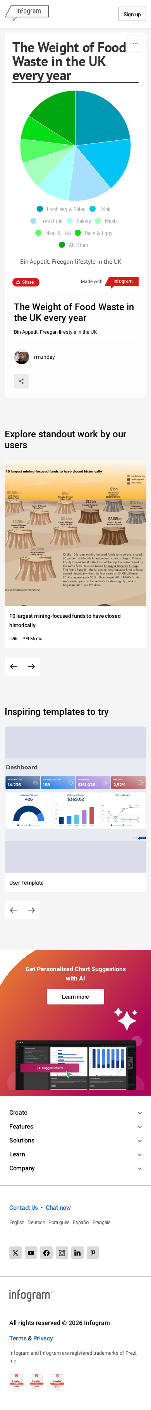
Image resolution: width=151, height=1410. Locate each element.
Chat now (58, 1207)
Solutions (21, 1140)
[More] (135, 43)
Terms (18, 1338)
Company (22, 1168)
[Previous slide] (13, 666)
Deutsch (36, 1222)
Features (21, 1126)
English (16, 1222)
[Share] (21, 381)
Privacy (43, 1338)
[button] (63, 209)
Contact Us (23, 1207)
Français (102, 1222)
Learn (17, 1154)
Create (18, 1112)
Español (81, 1222)
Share (28, 282)
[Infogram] (27, 13)
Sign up (132, 14)
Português (59, 1222)
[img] (103, 118)
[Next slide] (31, 666)
